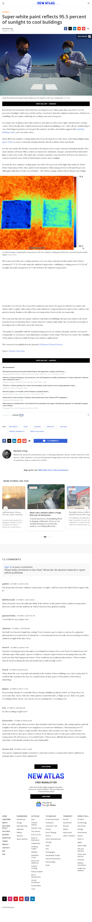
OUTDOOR (35, 816)
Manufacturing (22, 826)
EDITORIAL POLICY (6, 827)
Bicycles (66, 826)
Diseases (81, 860)
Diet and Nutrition (81, 850)
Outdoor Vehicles (34, 824)
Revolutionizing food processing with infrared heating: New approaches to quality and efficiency (33, 371)
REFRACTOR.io (83, 816)
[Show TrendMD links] (88, 415)
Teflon (10, 142)
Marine (65, 829)
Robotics (20, 836)
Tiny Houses (35, 831)
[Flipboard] (83, 28)
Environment (82, 832)
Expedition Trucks (35, 856)
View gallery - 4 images (46, 104)
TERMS (5, 841)
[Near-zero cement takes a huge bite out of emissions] (43, 496)
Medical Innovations (82, 864)
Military (19, 832)
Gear (33, 819)
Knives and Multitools (35, 862)
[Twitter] (70, 28)
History (48, 836)
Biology (80, 829)
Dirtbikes (34, 852)
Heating (63, 426)
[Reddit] (79, 28)
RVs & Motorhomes (36, 876)
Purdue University (17, 351)
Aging (80, 842)
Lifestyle (49, 842)
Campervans (35, 843)
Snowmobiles (36, 886)
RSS (3, 851)
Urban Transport (69, 836)
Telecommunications (53, 859)
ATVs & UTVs (36, 835)
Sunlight (50, 426)
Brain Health (82, 845)
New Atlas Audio (37, 431)
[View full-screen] (89, 36)
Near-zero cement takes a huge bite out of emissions (42, 513)
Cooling (37, 426)
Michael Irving (20, 450)
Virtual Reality (50, 862)
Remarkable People (53, 855)
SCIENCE (81, 819)
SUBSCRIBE (6, 819)
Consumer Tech (51, 826)
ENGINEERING (22, 816)
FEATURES (6, 831)
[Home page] (46, 4)
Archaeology (82, 823)
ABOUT (5, 823)
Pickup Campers (37, 871)
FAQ (3, 854)
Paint (26, 426)
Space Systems (22, 839)
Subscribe (46, 796)
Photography (50, 852)
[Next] (86, 508)
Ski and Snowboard (35, 881)
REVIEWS (5, 835)
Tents (33, 889)
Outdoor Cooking (34, 867)
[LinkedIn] (74, 28)
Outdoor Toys (36, 828)
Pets (47, 849)
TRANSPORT (68, 816)
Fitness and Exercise (82, 855)
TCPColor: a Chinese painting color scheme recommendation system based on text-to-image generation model (38, 385)
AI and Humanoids (52, 819)
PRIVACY (5, 844)
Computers (50, 823)
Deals (48, 865)
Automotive (67, 823)
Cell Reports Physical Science (50, 344)
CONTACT (6, 848)
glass (4, 142)
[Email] (88, 28)
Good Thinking (51, 832)
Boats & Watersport (35, 839)
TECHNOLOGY (51, 816)
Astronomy (82, 826)
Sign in (8, 567)
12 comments (53, 441)
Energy (19, 823)
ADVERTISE (6, 838)
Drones (48, 829)
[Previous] (5, 508)
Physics (80, 836)
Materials (5, 12)
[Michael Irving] (6, 454)
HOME (4, 816)
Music (48, 845)
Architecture (21, 819)
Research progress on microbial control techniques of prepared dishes (25, 391)
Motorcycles (67, 832)
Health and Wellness (81, 869)
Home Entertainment (53, 839)
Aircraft (65, 819)
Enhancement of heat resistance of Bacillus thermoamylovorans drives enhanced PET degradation (35, 397)
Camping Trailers (34, 847)
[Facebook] (65, 28)
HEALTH (81, 839)
